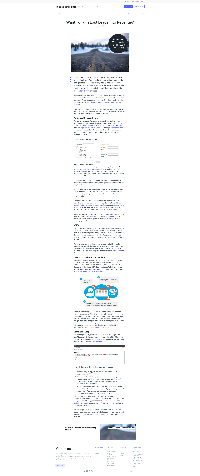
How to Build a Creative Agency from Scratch (138, 465)
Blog (121, 451)
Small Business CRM (111, 461)
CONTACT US (60, 465)
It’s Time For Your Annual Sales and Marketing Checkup (80, 428)
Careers (122, 455)
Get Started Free (139, 6)
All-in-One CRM (110, 463)
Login (142, 1)
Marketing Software (111, 456)
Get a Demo (128, 6)
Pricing (89, 6)
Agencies (122, 453)
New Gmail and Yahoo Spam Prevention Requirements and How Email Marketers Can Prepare (138, 452)
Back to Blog (62, 14)
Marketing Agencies (129, 1)
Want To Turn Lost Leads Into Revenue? (121, 428)
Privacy (142, 473)
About (121, 450)
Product (80, 6)
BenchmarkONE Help (99, 451)
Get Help (137, 1)
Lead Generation (111, 465)
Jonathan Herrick (100, 26)
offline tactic (117, 251)
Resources (96, 6)
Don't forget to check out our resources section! (131, 14)
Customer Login (97, 450)
